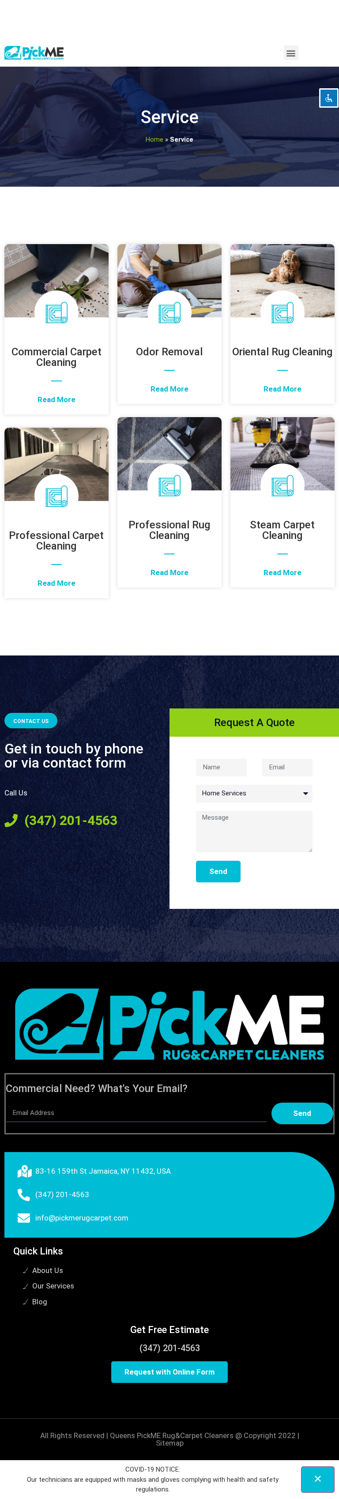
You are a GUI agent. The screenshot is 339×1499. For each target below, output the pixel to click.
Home (154, 139)
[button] (291, 52)
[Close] (318, 1479)
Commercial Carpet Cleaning (56, 357)
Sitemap (170, 1443)
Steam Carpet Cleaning (282, 530)
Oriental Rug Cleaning (282, 352)
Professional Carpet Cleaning (56, 540)
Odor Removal (169, 352)
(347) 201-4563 (169, 1348)
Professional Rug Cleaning (169, 530)
